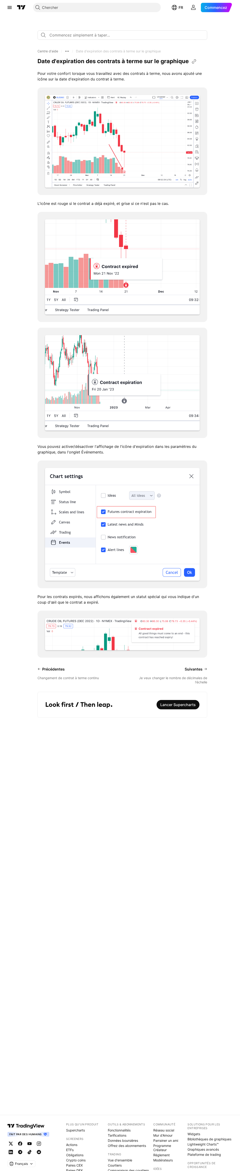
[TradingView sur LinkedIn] (11, 1152)
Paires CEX (74, 1165)
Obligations (74, 1155)
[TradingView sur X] (11, 1143)
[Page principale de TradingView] (21, 7)
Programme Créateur (162, 1148)
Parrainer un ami (165, 1140)
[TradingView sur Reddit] (39, 1152)
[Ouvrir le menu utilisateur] (193, 7)
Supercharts (75, 1130)
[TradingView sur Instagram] (39, 1143)
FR (181, 7)
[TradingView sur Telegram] (20, 1152)
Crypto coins (76, 1160)
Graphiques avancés (203, 1149)
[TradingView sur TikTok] (29, 1152)
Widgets (194, 1134)
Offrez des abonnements (127, 1146)
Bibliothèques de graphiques (209, 1139)
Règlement (161, 1155)
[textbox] (124, 35)
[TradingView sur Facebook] (20, 1143)
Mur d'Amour (162, 1135)
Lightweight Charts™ (203, 1144)
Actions (71, 1145)
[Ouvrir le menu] (9, 7)
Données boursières (123, 1140)
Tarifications (117, 1135)
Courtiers (115, 1165)
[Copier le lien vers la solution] (194, 61)
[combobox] (122, 35)
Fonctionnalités (119, 1130)
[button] (48, 51)
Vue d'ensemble (120, 1160)
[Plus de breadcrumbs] (67, 51)
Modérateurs (163, 1160)
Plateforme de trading (204, 1154)
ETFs (70, 1150)
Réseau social (163, 1130)
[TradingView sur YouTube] (29, 1143)
